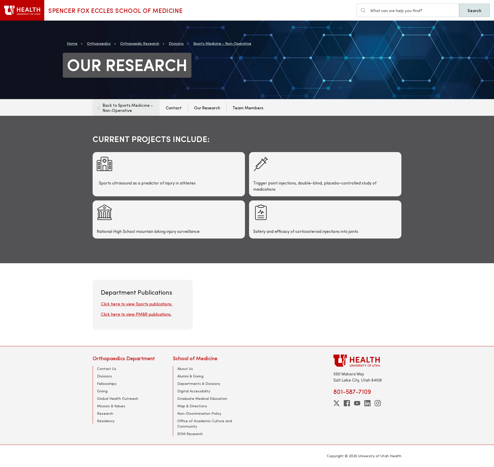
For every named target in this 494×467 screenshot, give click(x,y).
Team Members (248, 107)
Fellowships (107, 383)
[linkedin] (367, 403)
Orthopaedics (99, 43)
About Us (185, 368)
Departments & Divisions (198, 383)
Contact (174, 107)
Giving (102, 391)
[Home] (22, 10)
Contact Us (106, 368)
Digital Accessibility (193, 391)
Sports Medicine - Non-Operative (222, 43)
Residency (105, 420)
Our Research (207, 107)
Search (474, 10)
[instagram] (378, 403)
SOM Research (190, 433)
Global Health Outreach (117, 398)
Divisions (176, 43)
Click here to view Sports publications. (136, 303)
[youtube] (357, 403)
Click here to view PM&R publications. (136, 314)
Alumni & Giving (190, 376)
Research (105, 413)
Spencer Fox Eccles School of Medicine (115, 10)
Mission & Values (111, 405)
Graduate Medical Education (202, 398)
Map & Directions (192, 405)
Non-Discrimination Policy (199, 413)
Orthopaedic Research (139, 43)
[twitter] (336, 403)
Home (72, 43)
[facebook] (347, 403)
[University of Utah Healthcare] (367, 361)
